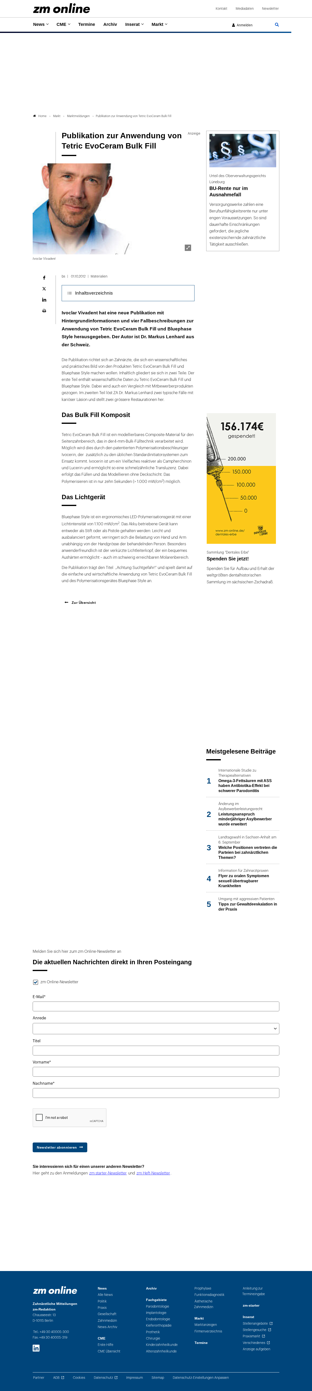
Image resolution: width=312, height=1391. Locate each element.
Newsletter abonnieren (57, 1147)
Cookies (79, 1377)
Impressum (134, 1377)
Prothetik (153, 1332)
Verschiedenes (254, 1342)
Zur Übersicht (83, 603)
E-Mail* (39, 997)
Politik (102, 1301)
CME (61, 24)
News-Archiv (107, 1327)
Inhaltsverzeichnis (94, 293)
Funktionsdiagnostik (209, 1294)
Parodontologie (157, 1306)
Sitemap (158, 1377)
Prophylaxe (203, 1288)
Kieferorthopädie (159, 1325)
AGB (56, 1377)
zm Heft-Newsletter (153, 1173)
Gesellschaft (107, 1314)
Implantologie (156, 1312)
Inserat (132, 24)
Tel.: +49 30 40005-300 (51, 1331)
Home (42, 116)
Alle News (105, 1294)
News (39, 24)
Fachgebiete (156, 1300)
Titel (36, 1041)
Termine (86, 24)
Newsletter (270, 8)
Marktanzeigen (206, 1324)
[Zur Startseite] (61, 8)
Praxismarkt (251, 1336)
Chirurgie (153, 1338)
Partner (38, 1377)
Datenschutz (103, 1377)
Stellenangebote (255, 1323)
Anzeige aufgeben (256, 1349)
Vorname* (42, 1062)
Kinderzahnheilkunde (162, 1344)
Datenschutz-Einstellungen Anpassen (201, 1377)
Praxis (102, 1307)
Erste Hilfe (105, 1344)
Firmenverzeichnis (208, 1331)
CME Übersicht (109, 1351)
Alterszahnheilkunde (161, 1351)
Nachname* (44, 1083)
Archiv (110, 24)
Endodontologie (158, 1319)
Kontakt (221, 8)
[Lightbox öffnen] (188, 248)
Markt (157, 24)
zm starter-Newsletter (108, 1173)
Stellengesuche (254, 1329)
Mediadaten (245, 8)
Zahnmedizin (107, 1320)
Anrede (39, 1018)
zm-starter (251, 1305)
